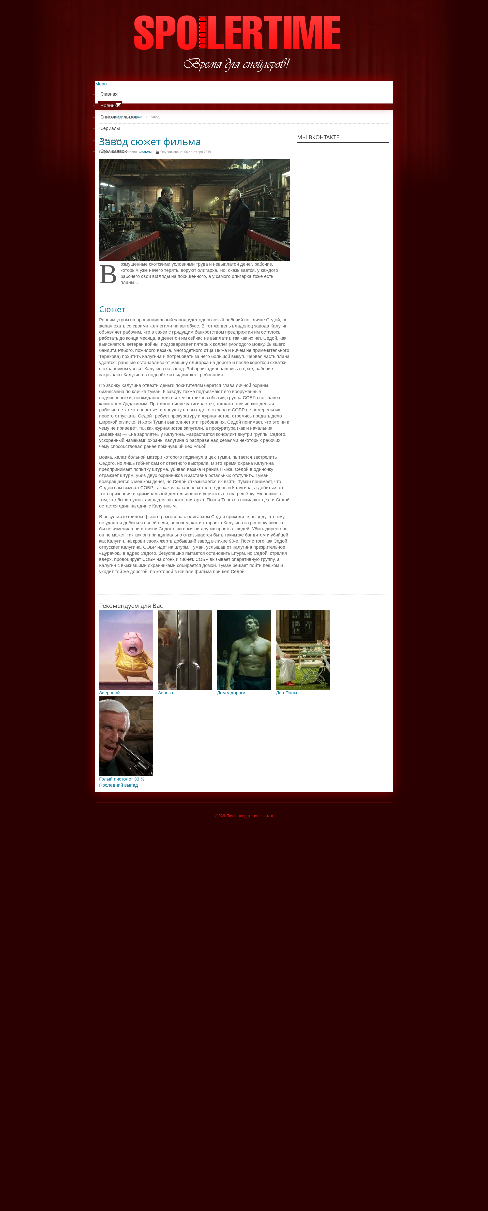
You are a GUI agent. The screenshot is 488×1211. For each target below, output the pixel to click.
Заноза (165, 692)
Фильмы (145, 152)
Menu (101, 83)
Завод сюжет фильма (150, 141)
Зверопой (109, 692)
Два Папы (286, 692)
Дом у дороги (231, 692)
